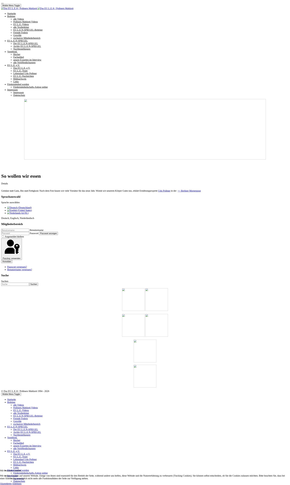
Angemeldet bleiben (14, 236)
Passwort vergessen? (17, 267)
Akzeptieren (6, 483)
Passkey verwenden (11, 258)
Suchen (4, 281)
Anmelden (6, 261)
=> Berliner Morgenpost (189, 190)
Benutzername (37, 230)
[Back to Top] (2, 3)
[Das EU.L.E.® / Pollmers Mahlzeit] (37, 8)
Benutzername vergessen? (19, 269)
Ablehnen (16, 483)
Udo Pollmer (164, 190)
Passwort (34, 233)
